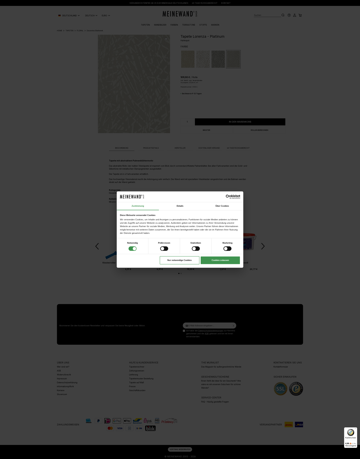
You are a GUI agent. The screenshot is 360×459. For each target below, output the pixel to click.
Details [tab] (180, 206)
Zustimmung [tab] (138, 206)
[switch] (164, 248)
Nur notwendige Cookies (179, 260)
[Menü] (355, 429)
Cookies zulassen (220, 260)
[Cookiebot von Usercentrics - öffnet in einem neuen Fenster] (228, 197)
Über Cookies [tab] (222, 206)
